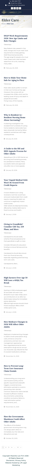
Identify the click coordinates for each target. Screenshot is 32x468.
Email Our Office (16, 3)
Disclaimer (10, 460)
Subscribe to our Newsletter (16, 5)
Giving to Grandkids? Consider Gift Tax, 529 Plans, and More (14, 226)
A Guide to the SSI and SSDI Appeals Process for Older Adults (15, 151)
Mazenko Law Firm (17, 456)
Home (4, 24)
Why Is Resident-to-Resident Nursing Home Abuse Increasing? (14, 117)
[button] (24, 21)
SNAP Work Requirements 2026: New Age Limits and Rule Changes (16, 38)
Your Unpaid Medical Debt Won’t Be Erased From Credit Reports (16, 182)
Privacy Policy (20, 460)
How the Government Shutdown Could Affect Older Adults (14, 419)
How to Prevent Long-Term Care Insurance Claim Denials (14, 368)
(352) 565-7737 (16, 1)
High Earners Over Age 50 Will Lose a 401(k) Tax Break (15, 280)
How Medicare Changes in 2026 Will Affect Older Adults (15, 324)
